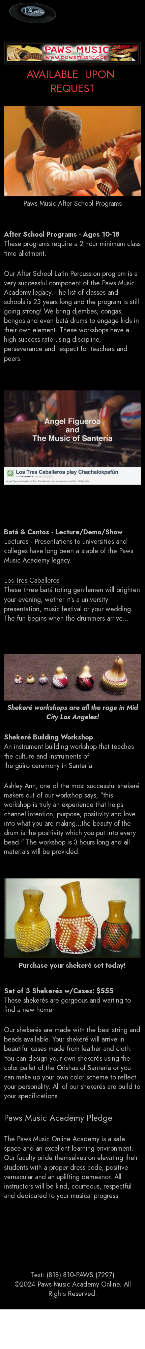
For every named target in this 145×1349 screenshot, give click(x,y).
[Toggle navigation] (130, 12)
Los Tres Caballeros (31, 580)
